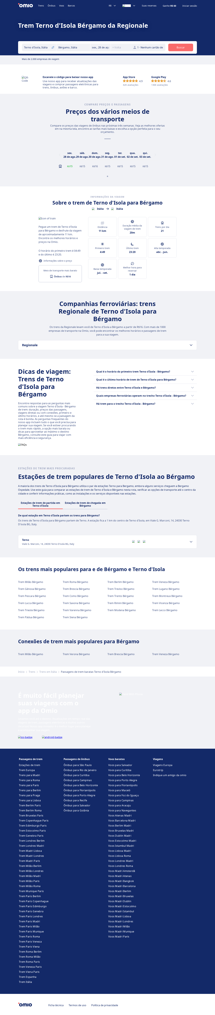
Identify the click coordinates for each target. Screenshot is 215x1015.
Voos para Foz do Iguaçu (123, 795)
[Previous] (59, 154)
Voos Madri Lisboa (119, 916)
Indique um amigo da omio (169, 775)
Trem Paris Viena (29, 946)
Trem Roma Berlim (30, 951)
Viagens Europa (162, 765)
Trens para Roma (29, 780)
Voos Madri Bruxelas (121, 896)
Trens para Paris (29, 785)
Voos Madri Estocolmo (122, 906)
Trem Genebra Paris (31, 835)
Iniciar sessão (189, 6)
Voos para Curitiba (119, 770)
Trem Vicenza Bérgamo (166, 603)
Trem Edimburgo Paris (33, 825)
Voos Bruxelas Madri (121, 830)
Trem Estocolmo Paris (32, 830)
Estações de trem (29, 765)
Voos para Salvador (120, 765)
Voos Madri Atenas (120, 876)
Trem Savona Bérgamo (76, 603)
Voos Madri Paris (118, 936)
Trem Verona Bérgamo (76, 654)
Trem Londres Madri (31, 845)
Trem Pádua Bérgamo (31, 617)
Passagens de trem (30, 759)
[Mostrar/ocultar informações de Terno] (191, 542)
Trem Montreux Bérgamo (167, 596)
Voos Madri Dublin (119, 901)
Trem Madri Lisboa (30, 851)
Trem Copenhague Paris (33, 820)
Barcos (71, 5)
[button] (101, 47)
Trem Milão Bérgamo (30, 582)
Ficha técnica (56, 1005)
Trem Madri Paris (29, 861)
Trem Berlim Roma (30, 810)
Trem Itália (25, 982)
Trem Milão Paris (29, 881)
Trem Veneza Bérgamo (165, 582)
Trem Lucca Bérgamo (30, 603)
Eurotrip (158, 770)
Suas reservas (149, 5)
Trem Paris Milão (29, 926)
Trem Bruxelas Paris (31, 815)
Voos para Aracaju (119, 805)
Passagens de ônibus (77, 759)
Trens (41, 5)
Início (21, 672)
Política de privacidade (104, 1005)
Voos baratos (116, 759)
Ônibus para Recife (75, 800)
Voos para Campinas (121, 800)
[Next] (155, 154)
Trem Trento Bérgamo (121, 596)
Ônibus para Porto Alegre (79, 795)
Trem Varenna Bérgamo (77, 610)
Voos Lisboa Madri (119, 851)
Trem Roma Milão (30, 956)
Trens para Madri (29, 775)
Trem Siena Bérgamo (75, 617)
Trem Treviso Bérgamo (121, 589)
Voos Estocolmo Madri (122, 840)
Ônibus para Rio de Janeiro (80, 770)
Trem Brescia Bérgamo (76, 589)
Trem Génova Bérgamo (32, 589)
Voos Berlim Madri (119, 825)
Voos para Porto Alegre (122, 780)
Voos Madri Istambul (121, 911)
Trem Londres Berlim (32, 840)
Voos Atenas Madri (120, 815)
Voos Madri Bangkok (121, 881)
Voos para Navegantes (122, 810)
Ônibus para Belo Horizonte (81, 785)
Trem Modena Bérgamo (122, 610)
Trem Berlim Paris (30, 805)
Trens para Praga (29, 795)
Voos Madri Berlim (119, 891)
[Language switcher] (129, 6)
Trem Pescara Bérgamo (32, 596)
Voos (61, 5)
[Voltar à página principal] (28, 5)
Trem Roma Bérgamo (75, 582)
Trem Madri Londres (31, 856)
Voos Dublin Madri (119, 835)
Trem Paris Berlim (30, 896)
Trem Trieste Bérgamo (31, 610)
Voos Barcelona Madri (122, 820)
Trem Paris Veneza (30, 941)
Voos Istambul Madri (121, 845)
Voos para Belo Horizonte (124, 775)
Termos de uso (77, 1005)
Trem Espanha (28, 977)
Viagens (158, 759)
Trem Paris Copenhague (33, 901)
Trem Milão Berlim (30, 866)
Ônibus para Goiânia (76, 810)
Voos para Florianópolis (123, 785)
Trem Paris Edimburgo (33, 906)
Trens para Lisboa (30, 800)
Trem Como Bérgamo (75, 596)
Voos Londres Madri (120, 861)
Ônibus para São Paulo (78, 765)
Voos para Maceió (119, 790)
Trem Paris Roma (29, 936)
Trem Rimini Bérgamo (120, 603)
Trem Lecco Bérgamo (164, 610)
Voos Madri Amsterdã (121, 871)
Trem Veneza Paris (30, 967)
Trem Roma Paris (29, 961)
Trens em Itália (48, 672)
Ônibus (51, 5)
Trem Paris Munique (31, 931)
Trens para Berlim (30, 790)
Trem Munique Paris (31, 891)
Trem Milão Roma (30, 886)
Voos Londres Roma (120, 866)
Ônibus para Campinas (78, 780)
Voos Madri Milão (119, 926)
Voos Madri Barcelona (122, 886)
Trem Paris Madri (29, 921)
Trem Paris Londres (31, 916)
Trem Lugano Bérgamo (166, 589)
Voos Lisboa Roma (119, 856)
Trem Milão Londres (31, 871)
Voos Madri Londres (120, 921)
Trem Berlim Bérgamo (121, 582)
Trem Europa (27, 770)
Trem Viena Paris (29, 972)
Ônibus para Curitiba (76, 775)
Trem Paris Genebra (31, 911)
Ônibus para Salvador (77, 805)
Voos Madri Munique (121, 931)
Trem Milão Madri (30, 876)
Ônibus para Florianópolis (80, 790)
